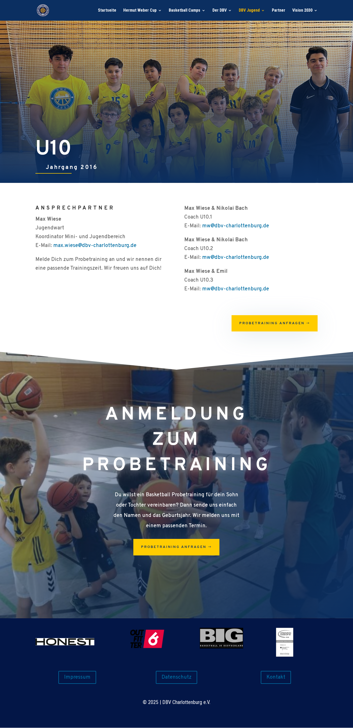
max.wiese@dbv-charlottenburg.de (94, 245)
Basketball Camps (184, 11)
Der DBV (219, 11)
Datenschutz (176, 677)
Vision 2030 (302, 11)
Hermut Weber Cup (140, 11)
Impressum (77, 677)
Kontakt (275, 677)
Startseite (107, 11)
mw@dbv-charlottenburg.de (235, 226)
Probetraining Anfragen (272, 323)
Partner (278, 11)
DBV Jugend (249, 11)
